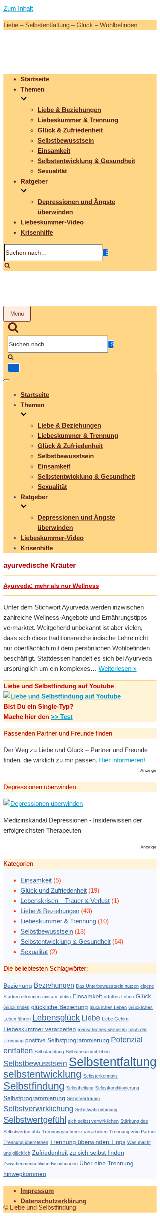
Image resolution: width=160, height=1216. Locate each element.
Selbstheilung (79, 1087)
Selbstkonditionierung (117, 1087)
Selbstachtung (49, 1051)
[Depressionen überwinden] (43, 803)
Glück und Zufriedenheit (53, 890)
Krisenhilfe (36, 232)
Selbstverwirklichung (38, 1108)
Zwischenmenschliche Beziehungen (40, 1163)
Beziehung (17, 986)
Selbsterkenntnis (100, 1075)
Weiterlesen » (118, 668)
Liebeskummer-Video (52, 222)
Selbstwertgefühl (34, 1119)
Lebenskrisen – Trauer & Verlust (65, 900)
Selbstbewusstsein (66, 140)
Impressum (37, 1190)
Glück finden (16, 1007)
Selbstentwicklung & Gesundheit (86, 160)
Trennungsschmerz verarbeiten (75, 1131)
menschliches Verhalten (102, 1029)
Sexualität (52, 171)
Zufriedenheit (50, 1153)
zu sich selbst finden (97, 1153)
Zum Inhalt (18, 8)
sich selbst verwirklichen (93, 1121)
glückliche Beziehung (59, 1007)
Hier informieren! (122, 760)
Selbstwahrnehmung (96, 1109)
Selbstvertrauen (83, 1098)
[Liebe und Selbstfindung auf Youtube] (62, 696)
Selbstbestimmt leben (88, 1051)
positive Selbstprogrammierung (67, 1040)
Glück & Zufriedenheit (70, 130)
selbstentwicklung (42, 1074)
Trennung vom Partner (132, 1131)
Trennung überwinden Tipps (87, 1142)
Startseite (34, 79)
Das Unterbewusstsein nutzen (107, 986)
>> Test (62, 716)
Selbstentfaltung (113, 1062)
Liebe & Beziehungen (69, 109)
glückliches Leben (108, 1007)
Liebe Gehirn (115, 1018)
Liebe (90, 1017)
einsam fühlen (56, 996)
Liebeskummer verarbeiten (39, 1029)
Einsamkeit (54, 150)
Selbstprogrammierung (34, 1098)
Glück (143, 996)
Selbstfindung (33, 1086)
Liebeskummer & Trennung (78, 120)
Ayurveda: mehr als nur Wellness (51, 586)
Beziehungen (54, 985)
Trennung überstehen (25, 1142)
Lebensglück (56, 1017)
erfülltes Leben (119, 996)
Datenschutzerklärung (53, 1201)
